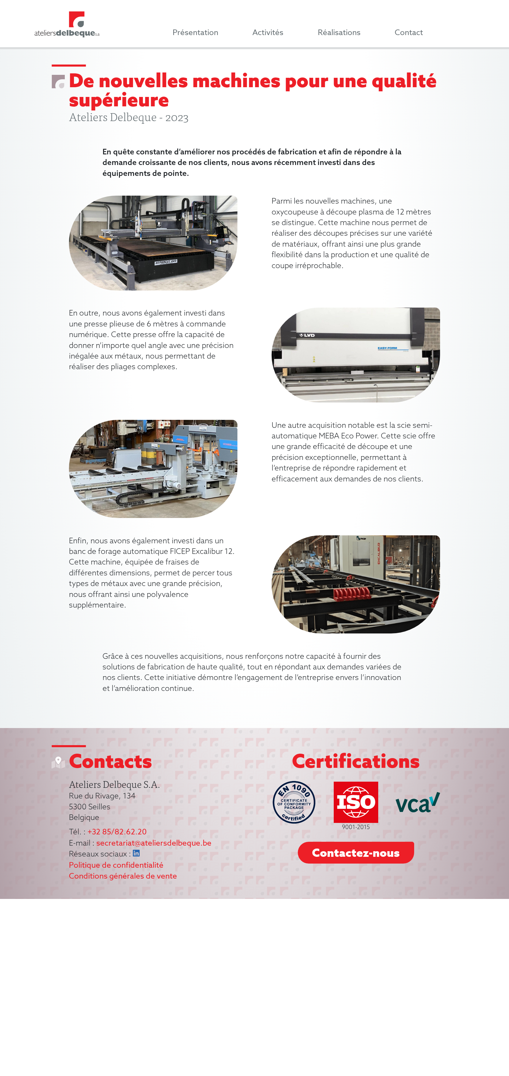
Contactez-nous (356, 852)
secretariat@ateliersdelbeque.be (153, 843)
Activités (267, 32)
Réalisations (339, 32)
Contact (409, 32)
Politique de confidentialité (116, 865)
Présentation (195, 32)
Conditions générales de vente (123, 876)
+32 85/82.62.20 (117, 832)
